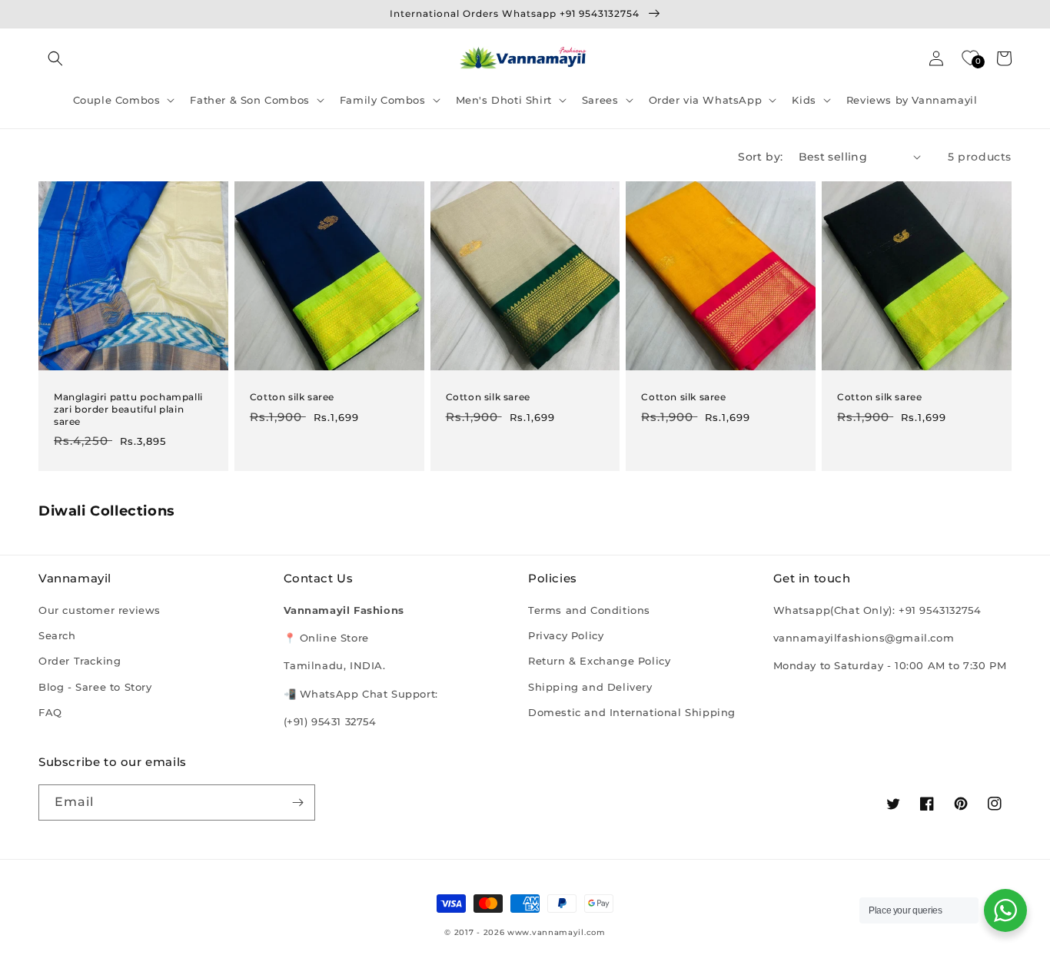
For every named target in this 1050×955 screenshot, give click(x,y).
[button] (55, 58)
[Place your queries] (1005, 910)
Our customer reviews (99, 610)
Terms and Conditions (589, 610)
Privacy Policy (565, 635)
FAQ (50, 712)
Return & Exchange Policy (599, 661)
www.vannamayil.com (556, 932)
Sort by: (760, 157)
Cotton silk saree (292, 397)
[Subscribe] (297, 802)
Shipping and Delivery (590, 687)
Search (57, 635)
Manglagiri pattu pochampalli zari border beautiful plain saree (128, 408)
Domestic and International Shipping (632, 712)
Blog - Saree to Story (95, 687)
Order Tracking (79, 661)
